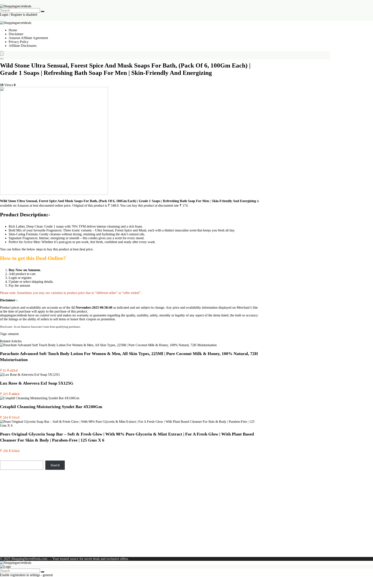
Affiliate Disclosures (22, 45)
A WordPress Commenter (26, 544)
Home (13, 30)
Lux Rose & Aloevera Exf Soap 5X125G (36, 383)
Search (4, 458)
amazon (13, 334)
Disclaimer (16, 34)
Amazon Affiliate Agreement (28, 38)
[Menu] (1, 53)
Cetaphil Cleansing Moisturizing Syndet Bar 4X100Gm (51, 406)
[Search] (42, 11)
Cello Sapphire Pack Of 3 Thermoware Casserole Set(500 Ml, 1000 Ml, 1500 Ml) (28, 520)
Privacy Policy (18, 42)
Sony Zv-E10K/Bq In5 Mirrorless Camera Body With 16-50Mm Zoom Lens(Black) (29, 489)
